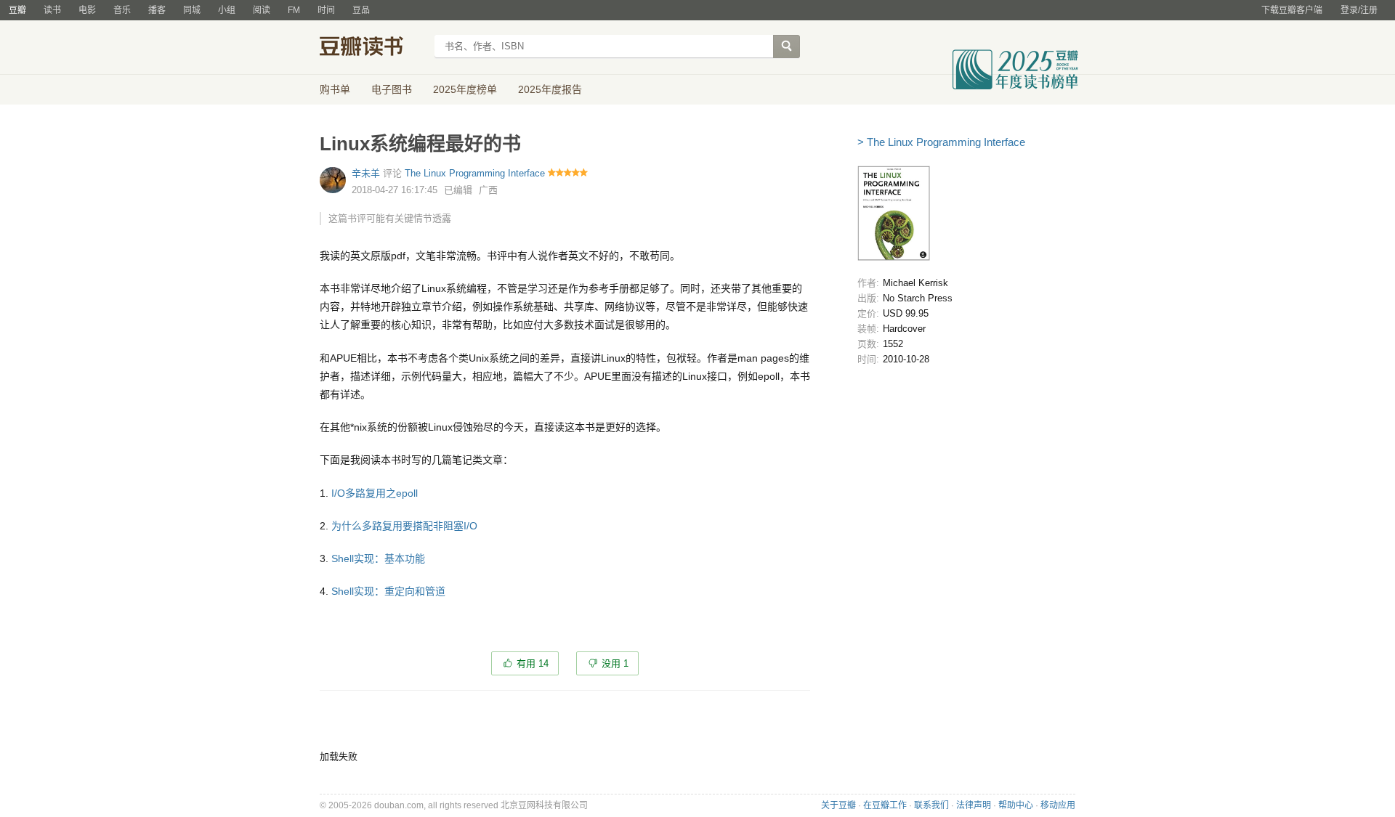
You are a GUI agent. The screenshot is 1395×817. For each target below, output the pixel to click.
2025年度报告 (550, 89)
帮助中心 (1015, 805)
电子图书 (391, 89)
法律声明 (973, 805)
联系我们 (931, 805)
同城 (192, 10)
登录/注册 (1359, 10)
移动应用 (1057, 805)
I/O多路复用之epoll (374, 493)
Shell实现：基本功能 (378, 558)
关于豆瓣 (838, 805)
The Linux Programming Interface (475, 173)
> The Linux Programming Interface (941, 142)
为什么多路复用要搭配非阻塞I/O (404, 526)
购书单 (335, 89)
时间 (326, 10)
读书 (52, 10)
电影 (87, 10)
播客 (157, 10)
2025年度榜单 (465, 89)
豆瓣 (17, 10)
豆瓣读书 (372, 48)
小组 (226, 10)
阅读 (261, 10)
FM (294, 10)
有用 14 (533, 663)
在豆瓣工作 (885, 805)
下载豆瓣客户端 (1291, 10)
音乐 (122, 10)
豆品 (361, 10)
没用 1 (615, 663)
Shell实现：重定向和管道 (388, 591)
